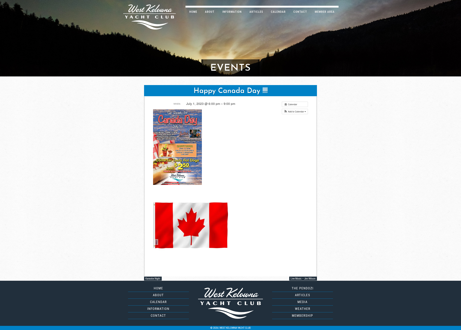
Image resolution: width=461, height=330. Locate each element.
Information (232, 11)
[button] (295, 111)
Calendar (278, 11)
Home (193, 11)
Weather (302, 309)
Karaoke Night (153, 278)
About (209, 11)
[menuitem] (193, 12)
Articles (256, 11)
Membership (302, 315)
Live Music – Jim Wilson (303, 278)
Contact (300, 11)
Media (302, 302)
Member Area (325, 11)
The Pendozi (303, 288)
